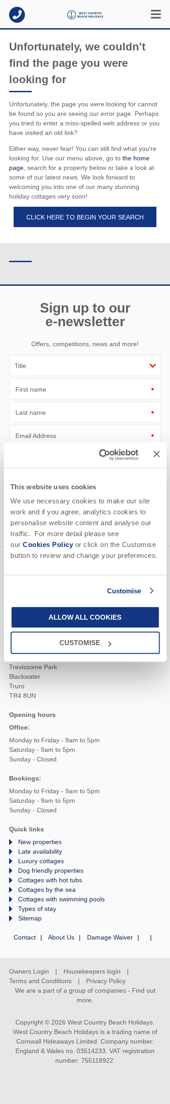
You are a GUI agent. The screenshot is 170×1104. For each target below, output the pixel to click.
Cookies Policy (48, 544)
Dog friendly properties (50, 870)
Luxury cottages (41, 861)
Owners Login (29, 971)
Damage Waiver (110, 937)
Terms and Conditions (40, 981)
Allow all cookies (85, 617)
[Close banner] (156, 454)
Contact (25, 937)
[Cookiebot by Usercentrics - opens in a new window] (103, 455)
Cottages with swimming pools (61, 899)
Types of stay (37, 908)
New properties (40, 841)
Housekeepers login (92, 971)
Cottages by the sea (47, 889)
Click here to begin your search (85, 217)
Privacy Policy (106, 981)
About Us (61, 937)
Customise (124, 591)
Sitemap (30, 918)
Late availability (40, 851)
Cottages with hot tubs (50, 880)
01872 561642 (17, 15)
